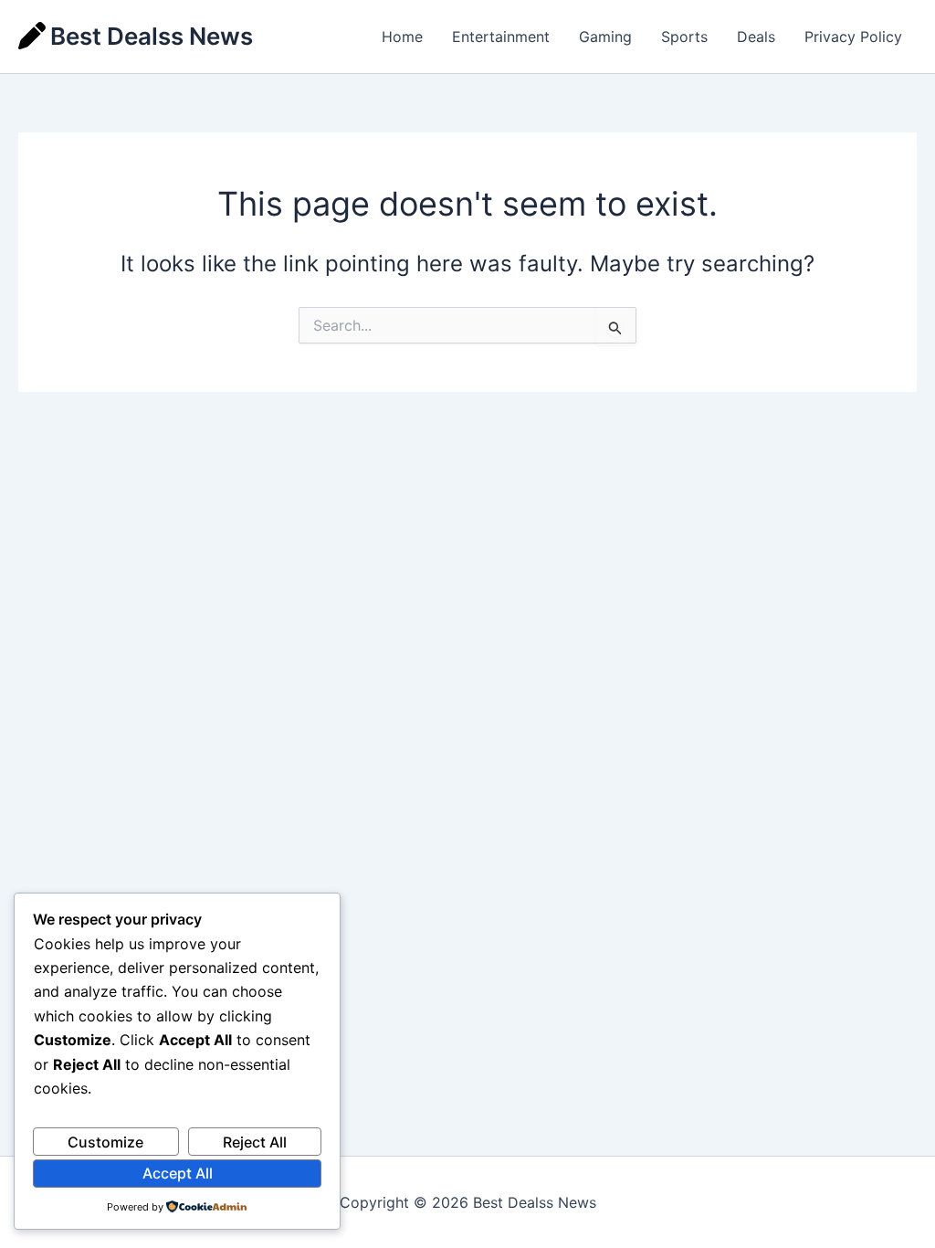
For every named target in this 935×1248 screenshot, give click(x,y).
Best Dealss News (151, 36)
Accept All (177, 1173)
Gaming (605, 36)
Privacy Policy (853, 36)
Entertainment (501, 36)
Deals (756, 36)
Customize (105, 1142)
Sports (684, 36)
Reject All (255, 1142)
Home (402, 36)
